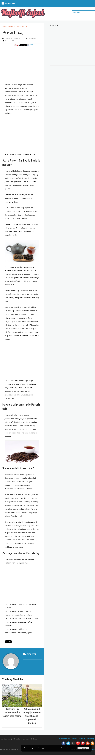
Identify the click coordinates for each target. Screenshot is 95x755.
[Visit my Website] (32, 659)
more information (69, 748)
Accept (83, 748)
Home (13, 26)
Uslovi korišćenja (64, 739)
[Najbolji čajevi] (23, 17)
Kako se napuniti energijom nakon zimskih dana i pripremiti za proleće (32, 716)
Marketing (90, 739)
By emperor (29, 654)
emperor (33, 38)
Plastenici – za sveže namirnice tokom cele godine (12, 712)
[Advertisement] (22, 64)
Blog (18, 26)
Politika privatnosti (78, 739)
